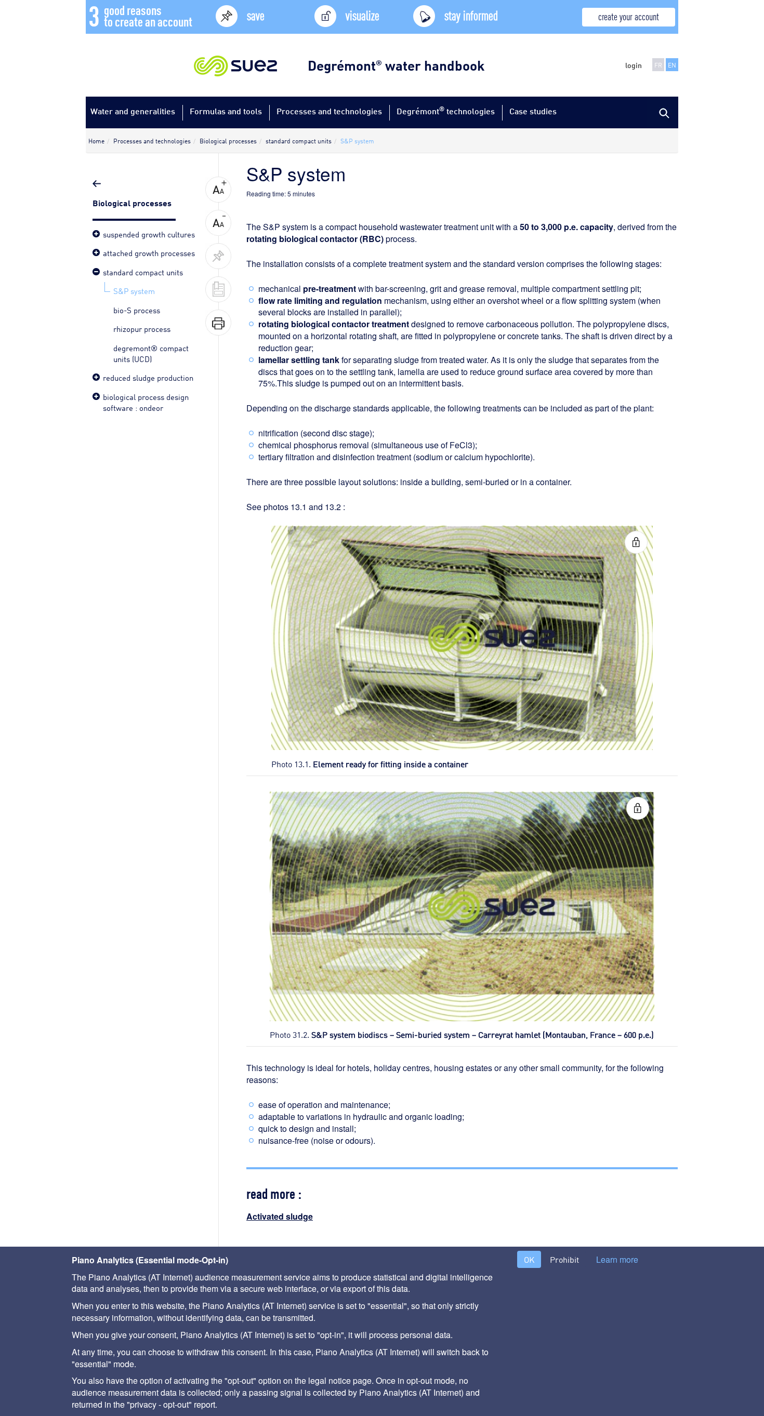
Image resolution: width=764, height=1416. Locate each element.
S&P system (134, 290)
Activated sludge (279, 1216)
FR (658, 64)
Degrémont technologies (446, 110)
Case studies (533, 111)
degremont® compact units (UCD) (151, 353)
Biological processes (133, 202)
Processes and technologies (329, 111)
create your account (628, 15)
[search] (662, 112)
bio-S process (136, 309)
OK (529, 1259)
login (633, 65)
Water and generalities (132, 111)
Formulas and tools (226, 111)
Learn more (617, 1259)
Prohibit (564, 1259)
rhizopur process (141, 328)
